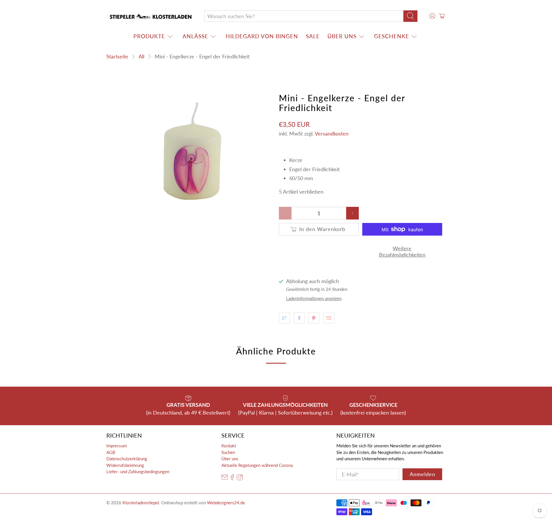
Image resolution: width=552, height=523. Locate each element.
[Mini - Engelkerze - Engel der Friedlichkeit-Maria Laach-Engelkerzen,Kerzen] (189, 150)
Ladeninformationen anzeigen (314, 298)
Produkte (149, 36)
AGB (110, 452)
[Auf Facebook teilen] (299, 317)
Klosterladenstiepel (140, 502)
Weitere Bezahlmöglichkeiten (402, 251)
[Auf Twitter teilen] (284, 317)
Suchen (228, 452)
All (141, 56)
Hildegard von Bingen (262, 36)
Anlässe (195, 36)
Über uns (341, 36)
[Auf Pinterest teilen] (313, 317)
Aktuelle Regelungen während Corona (257, 465)
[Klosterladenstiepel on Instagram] (240, 478)
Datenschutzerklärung (126, 458)
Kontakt (228, 445)
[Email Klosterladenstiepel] (224, 478)
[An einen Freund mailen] (328, 317)
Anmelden (422, 474)
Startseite (117, 56)
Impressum (116, 445)
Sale (313, 36)
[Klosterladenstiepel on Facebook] (232, 478)
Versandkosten (331, 133)
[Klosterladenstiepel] (151, 16)
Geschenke (391, 36)
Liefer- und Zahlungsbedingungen (137, 471)
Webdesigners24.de (226, 502)
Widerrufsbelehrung (125, 465)
